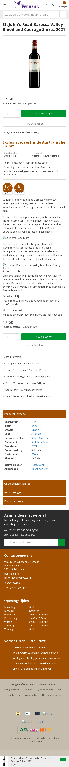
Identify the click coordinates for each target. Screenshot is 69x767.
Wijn (33, 421)
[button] (8, 188)
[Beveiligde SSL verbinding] (34, 730)
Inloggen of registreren (23, 684)
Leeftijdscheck (12, 694)
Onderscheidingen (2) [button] (17, 483)
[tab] (34, 414)
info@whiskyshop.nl (16, 587)
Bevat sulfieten (39, 468)
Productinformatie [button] (15, 413)
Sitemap (28, 689)
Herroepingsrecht (51, 694)
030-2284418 (12, 583)
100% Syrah (38, 464)
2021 (34, 446)
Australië (36, 433)
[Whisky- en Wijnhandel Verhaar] (27, 4)
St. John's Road (39, 442)
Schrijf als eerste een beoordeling (21, 132)
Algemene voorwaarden (49, 689)
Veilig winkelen (12, 689)
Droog (35, 429)
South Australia (40, 438)
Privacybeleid (31, 694)
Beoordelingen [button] (13, 492)
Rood (34, 425)
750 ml (35, 454)
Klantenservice (47, 684)
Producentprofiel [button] (14, 501)
